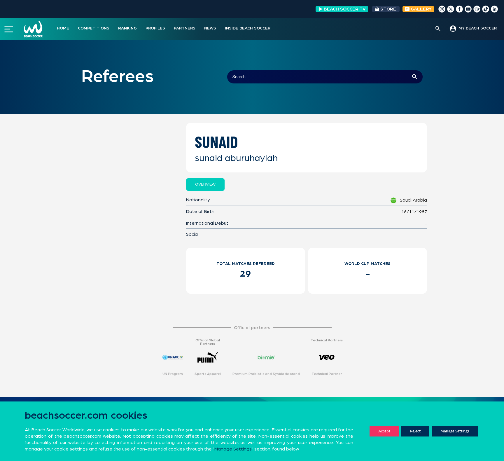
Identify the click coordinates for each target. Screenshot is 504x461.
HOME (63, 28)
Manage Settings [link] (233, 449)
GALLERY (421, 9)
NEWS (210, 28)
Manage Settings (454, 431)
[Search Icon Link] (438, 29)
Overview (205, 184)
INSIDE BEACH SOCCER (247, 28)
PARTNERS (184, 28)
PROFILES (155, 28)
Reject (415, 431)
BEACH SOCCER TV (345, 9)
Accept (384, 431)
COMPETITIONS (93, 28)
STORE (388, 9)
